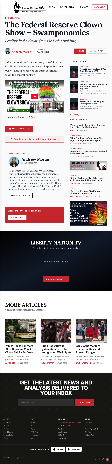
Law (32, 438)
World (33, 429)
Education (34, 435)
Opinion (33, 426)
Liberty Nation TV (64, 426)
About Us (7, 423)
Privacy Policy (9, 435)
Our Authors (8, 426)
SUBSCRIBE (99, 7)
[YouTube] (103, 459)
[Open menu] (7, 7)
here (33, 117)
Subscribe (85, 402)
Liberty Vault (62, 432)
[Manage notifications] (107, 459)
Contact (6, 429)
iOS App (88, 432)
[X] (95, 459)
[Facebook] (99, 459)
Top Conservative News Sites (69, 423)
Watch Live (62, 429)
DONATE (84, 7)
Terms (6, 438)
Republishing (8, 432)
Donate (87, 426)
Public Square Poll (91, 429)
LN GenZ (61, 435)
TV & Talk (34, 432)
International (62, 438)
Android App (89, 435)
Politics (33, 423)
